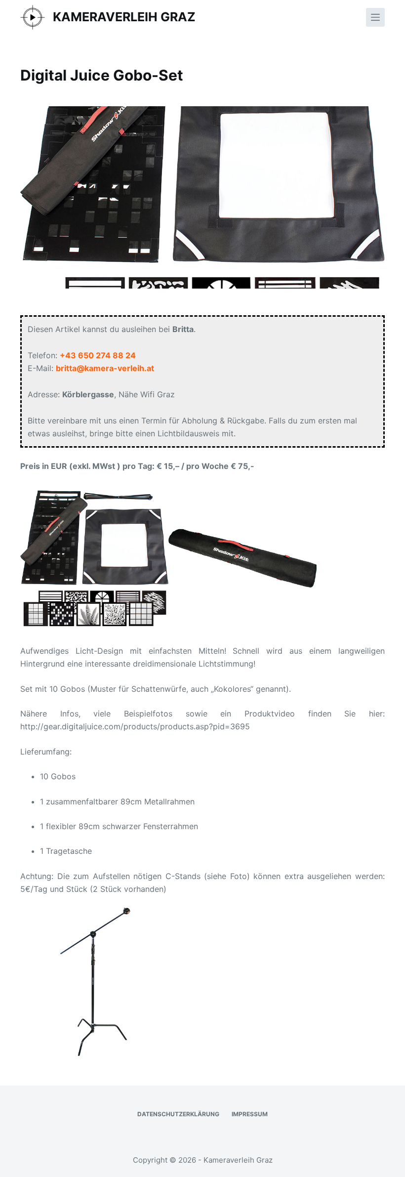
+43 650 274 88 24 (98, 355)
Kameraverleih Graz (124, 16)
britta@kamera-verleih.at (105, 368)
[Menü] (375, 17)
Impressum (250, 1114)
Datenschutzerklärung (178, 1114)
